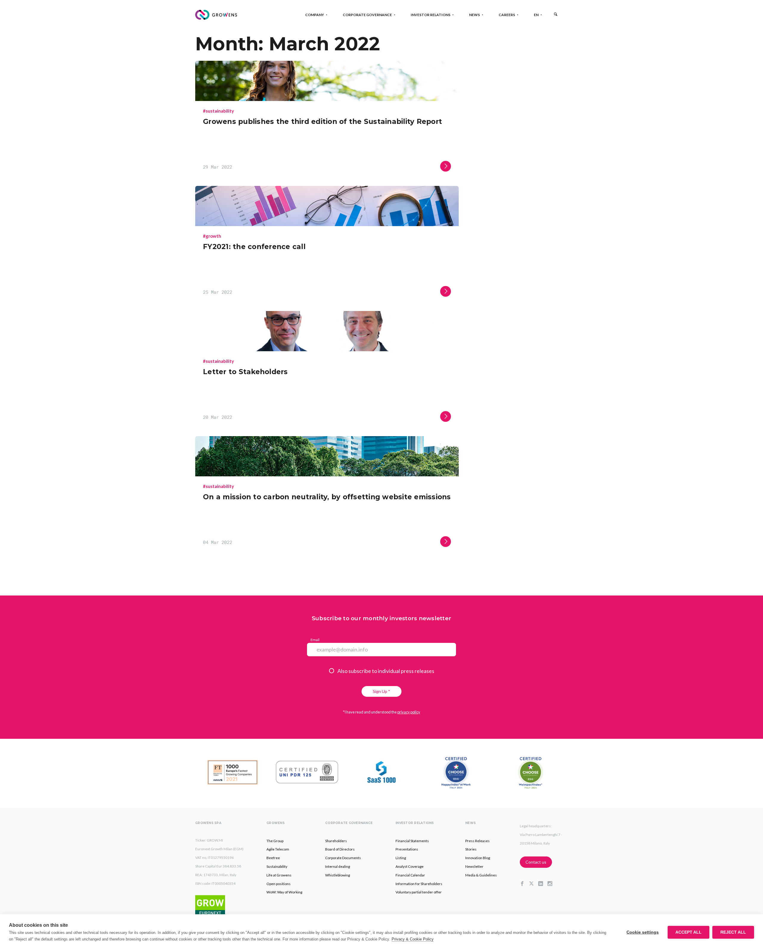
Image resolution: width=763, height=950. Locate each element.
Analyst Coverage (410, 866)
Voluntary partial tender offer (419, 892)
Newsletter (474, 866)
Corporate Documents (343, 858)
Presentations (407, 849)
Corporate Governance (367, 15)
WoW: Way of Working (284, 892)
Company (314, 15)
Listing (401, 858)
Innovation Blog (477, 858)
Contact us (535, 862)
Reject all (733, 932)
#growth (212, 236)
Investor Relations (430, 15)
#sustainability (218, 110)
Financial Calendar (410, 875)
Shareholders (336, 841)
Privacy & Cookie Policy (413, 939)
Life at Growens (278, 875)
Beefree (273, 858)
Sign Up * (381, 691)
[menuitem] (536, 14)
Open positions (278, 883)
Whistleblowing (337, 875)
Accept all (688, 932)
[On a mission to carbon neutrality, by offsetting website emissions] (327, 474)
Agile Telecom (277, 849)
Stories (471, 849)
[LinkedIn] (543, 884)
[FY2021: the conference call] (327, 224)
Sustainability (276, 866)
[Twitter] (533, 884)
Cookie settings (642, 932)
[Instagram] (552, 884)
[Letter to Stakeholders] (327, 349)
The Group (274, 841)
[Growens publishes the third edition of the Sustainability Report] (327, 99)
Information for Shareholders (419, 883)
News (474, 15)
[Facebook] (524, 884)
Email (315, 640)
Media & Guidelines (481, 875)
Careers (507, 15)
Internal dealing (337, 866)
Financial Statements (412, 841)
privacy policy (408, 712)
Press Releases (477, 841)
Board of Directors (340, 849)
